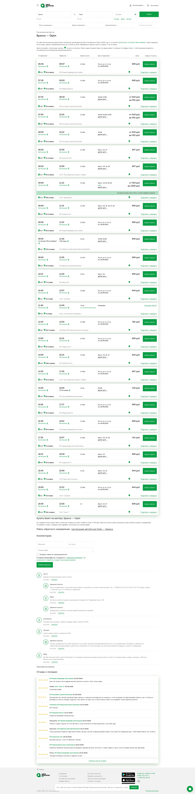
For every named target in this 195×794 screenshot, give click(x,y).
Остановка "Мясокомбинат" (136, 42)
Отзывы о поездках (94, 781)
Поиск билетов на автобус (46, 667)
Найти (149, 14)
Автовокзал (123, 42)
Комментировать (44, 565)
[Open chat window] (190, 789)
